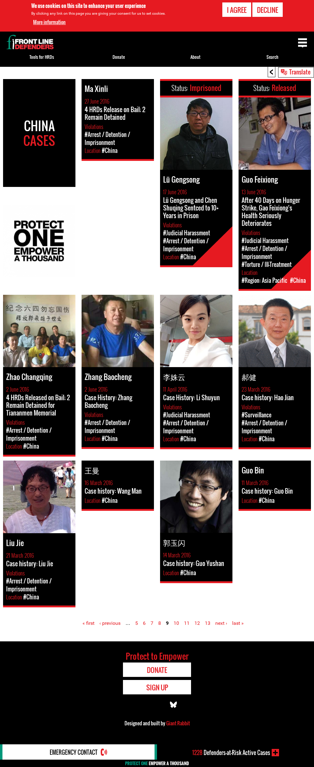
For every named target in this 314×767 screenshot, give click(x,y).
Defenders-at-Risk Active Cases (231, 753)
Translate (300, 71)
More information (49, 22)
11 (187, 623)
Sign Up (157, 687)
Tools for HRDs (41, 57)
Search (272, 57)
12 (197, 623)
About (195, 57)
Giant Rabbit (178, 723)
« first (88, 623)
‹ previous (110, 623)
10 (176, 623)
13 (207, 623)
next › (221, 623)
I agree (237, 10)
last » (238, 623)
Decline (267, 10)
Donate (119, 57)
